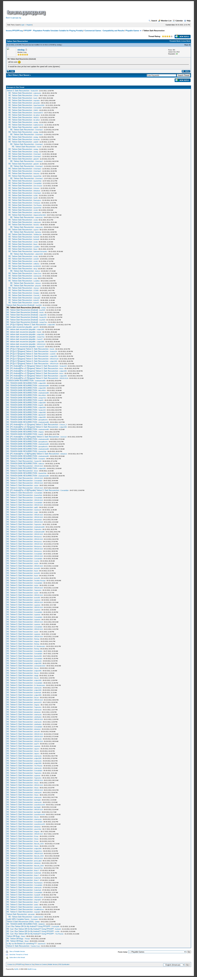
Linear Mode (186, 41)
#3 (189, 45)
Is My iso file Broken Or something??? (22, 944)
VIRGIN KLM (41, 344)
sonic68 (36, 259)
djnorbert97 (42, 415)
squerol (36, 229)
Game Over (37, 273)
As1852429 (37, 266)
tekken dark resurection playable (19, 327)
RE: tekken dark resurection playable (21, 329)
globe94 (36, 159)
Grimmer (36, 188)
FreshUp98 (55, 926)
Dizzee (36, 668)
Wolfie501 (41, 924)
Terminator (34, 919)
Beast (35, 244)
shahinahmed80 (40, 380)
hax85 (36, 198)
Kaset (36, 571)
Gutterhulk (37, 692)
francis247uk (38, 868)
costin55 (52, 354)
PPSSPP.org (20, 964)
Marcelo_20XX (39, 843)
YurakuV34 (34, 91)
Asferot (37, 271)
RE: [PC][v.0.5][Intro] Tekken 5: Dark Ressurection (26, 325)
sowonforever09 (39, 805)
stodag (59, 45)
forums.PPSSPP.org (14, 31)
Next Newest (24, 75)
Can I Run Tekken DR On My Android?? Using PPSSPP (28, 926)
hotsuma (36, 173)
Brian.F (36, 870)
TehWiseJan (38, 234)
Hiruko (36, 783)
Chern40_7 (37, 295)
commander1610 (39, 666)
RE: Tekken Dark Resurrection (20, 93)
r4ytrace (38, 283)
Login (22, 25)
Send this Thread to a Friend (18, 954)
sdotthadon (37, 717)
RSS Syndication (64, 964)
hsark (35, 98)
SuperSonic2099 (39, 105)
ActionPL (36, 300)
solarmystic (37, 93)
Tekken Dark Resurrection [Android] (20, 305)
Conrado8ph (38, 108)
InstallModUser (39, 909)
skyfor (36, 485)
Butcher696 (38, 656)
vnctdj (35, 210)
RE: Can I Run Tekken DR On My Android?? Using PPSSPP (30, 929)
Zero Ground (38, 186)
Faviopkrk (41, 458)
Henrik (39, 147)
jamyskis (38, 285)
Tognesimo (37, 524)
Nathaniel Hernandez (40, 251)
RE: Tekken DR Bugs (15, 939)
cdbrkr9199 (39, 254)
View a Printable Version (17, 951)
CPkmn (36, 95)
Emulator (36, 293)
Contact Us (11, 964)
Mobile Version (52, 964)
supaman (37, 600)
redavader (37, 298)
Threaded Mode (174, 41)
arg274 (36, 744)
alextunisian (38, 519)
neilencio (41, 463)
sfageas (41, 432)
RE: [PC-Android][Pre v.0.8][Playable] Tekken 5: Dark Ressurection (33, 437)
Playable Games (132, 31)
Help (189, 21)
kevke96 (37, 568)
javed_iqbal (37, 861)
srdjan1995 (43, 315)
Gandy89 (37, 895)
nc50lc (36, 195)
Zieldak (37, 921)
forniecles (37, 139)
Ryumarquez (38, 882)
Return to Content (41, 964)
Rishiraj (36, 639)
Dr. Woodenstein (39, 646)
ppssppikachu (43, 419)
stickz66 (37, 731)
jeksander (37, 103)
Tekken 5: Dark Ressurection (18, 91)
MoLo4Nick (42, 390)
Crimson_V (63, 424)
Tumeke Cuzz (35, 946)
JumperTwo (43, 322)
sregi (35, 278)
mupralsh (37, 100)
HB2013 (36, 117)
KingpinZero (38, 851)
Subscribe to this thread (17, 957)
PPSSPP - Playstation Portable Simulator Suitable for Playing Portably (53, 31)
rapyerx (36, 748)
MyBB (16, 969)
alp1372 (35, 327)
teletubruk (37, 190)
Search (154, 21)
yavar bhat (37, 829)
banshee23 (41, 943)
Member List (166, 21)
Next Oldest (13, 75)
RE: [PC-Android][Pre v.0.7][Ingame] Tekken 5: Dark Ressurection (32, 366)
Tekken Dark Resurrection (17, 914)
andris (36, 904)
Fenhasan (37, 203)
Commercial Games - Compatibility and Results (104, 31)
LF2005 (36, 290)
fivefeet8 (36, 237)
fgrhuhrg (38, 232)
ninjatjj (36, 675)
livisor (61, 368)
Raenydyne (37, 200)
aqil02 (36, 507)
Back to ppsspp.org (13, 18)
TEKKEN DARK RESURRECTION (20, 381)
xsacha (36, 561)
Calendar (179, 21)
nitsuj (35, 268)
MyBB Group (32, 969)
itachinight (37, 800)
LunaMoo (37, 246)
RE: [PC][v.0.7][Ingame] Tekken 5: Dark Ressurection (27, 349)
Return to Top (29, 964)
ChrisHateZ (39, 129)
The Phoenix (38, 205)
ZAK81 (36, 110)
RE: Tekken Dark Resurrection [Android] (22, 310)
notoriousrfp (37, 276)
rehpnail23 (37, 899)
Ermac (36, 836)
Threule (27, 938)
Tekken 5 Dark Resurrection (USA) (20, 922)
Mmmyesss (38, 536)
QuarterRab (37, 176)
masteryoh (37, 510)
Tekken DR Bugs (13, 936)
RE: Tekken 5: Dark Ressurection (20, 461)
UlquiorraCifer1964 (40, 215)
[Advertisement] (95, 10)
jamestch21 (38, 702)
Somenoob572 (38, 112)
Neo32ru (36, 224)
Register (29, 25)
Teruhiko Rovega (39, 580)
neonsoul (63, 437)
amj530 (36, 127)
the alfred (37, 115)
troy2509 (39, 305)
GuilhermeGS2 (38, 125)
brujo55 (40, 400)
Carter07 (40, 339)
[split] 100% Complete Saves (18, 919)
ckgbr (36, 512)
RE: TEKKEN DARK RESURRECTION (22, 383)
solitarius (36, 263)
